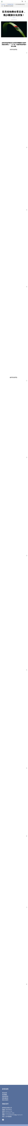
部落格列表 (10, 4)
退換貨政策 (5, 1096)
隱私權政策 (5, 1098)
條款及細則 (5, 1100)
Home (3, 4)
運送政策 (4, 1093)
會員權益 (4, 1094)
